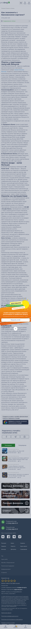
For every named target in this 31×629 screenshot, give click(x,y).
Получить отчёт (15, 320)
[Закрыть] (16, 329)
